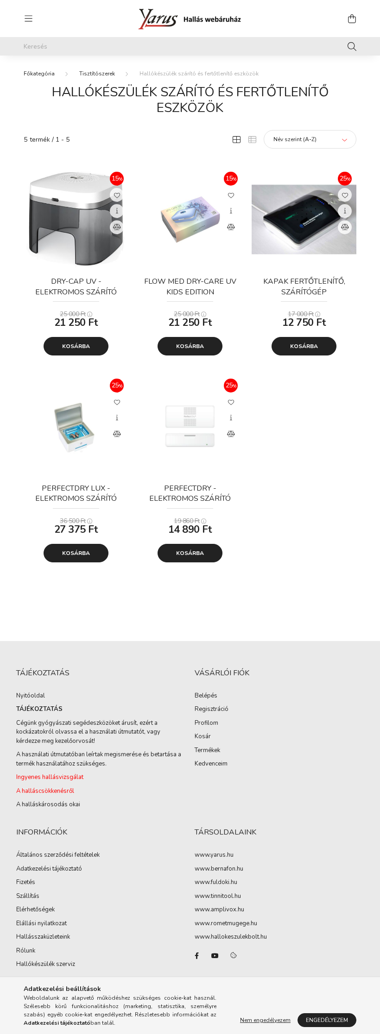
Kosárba (76, 346)
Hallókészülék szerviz (45, 964)
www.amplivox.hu (219, 910)
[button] (117, 195)
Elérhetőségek (35, 910)
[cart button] (351, 18)
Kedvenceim (211, 764)
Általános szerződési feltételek (58, 855)
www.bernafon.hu (219, 869)
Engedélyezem (327, 1020)
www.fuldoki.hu (216, 882)
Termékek (207, 750)
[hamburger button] (28, 18)
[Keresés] (352, 46)
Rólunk (25, 951)
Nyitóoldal (30, 696)
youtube (215, 956)
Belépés (206, 696)
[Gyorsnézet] (117, 211)
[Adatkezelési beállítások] (233, 956)
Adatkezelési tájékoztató (49, 869)
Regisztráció (211, 709)
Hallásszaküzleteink (43, 937)
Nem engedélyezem (265, 1020)
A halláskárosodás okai (48, 804)
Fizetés (25, 882)
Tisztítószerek (97, 73)
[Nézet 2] (252, 139)
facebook (196, 956)
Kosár (203, 737)
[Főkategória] (39, 73)
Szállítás (27, 896)
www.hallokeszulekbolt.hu (231, 937)
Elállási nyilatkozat (41, 924)
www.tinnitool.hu (218, 896)
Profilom (206, 723)
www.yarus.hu (214, 855)
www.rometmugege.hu (226, 924)
